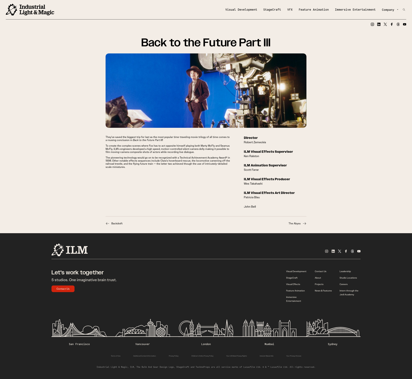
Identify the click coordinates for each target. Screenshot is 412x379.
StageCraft (272, 9)
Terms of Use (115, 356)
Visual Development (241, 9)
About (318, 277)
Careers (344, 284)
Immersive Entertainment (355, 9)
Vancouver (142, 344)
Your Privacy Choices (293, 356)
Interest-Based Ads (266, 356)
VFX (290, 9)
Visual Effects (293, 284)
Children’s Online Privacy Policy (202, 356)
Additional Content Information (144, 356)
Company (388, 10)
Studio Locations (348, 277)
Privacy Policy (173, 356)
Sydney (332, 344)
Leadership (345, 271)
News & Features (323, 290)
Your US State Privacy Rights (236, 356)
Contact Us (63, 288)
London (206, 344)
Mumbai (269, 344)
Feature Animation (314, 9)
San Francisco (79, 344)
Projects (319, 284)
